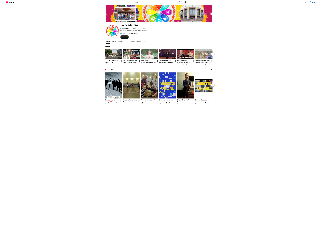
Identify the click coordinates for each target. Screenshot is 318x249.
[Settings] (305, 2)
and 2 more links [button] (133, 33)
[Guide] (3, 2)
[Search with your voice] (185, 2)
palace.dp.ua (125, 33)
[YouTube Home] (10, 2)
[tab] (108, 42)
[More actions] (121, 61)
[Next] (212, 54)
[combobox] (155, 2)
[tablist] (159, 42)
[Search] (179, 2)
